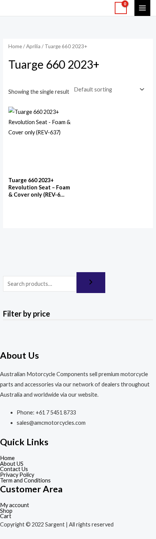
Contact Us (14, 469)
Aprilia (33, 46)
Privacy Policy (17, 475)
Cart (5, 516)
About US (11, 464)
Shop (6, 511)
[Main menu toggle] (142, 8)
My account (14, 505)
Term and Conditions (25, 481)
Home (15, 46)
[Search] (90, 282)
